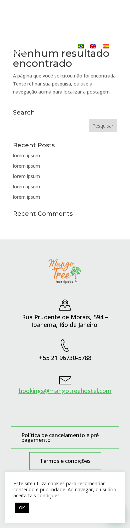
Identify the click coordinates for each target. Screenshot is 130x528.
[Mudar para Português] (80, 46)
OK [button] (22, 508)
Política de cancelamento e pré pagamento (60, 438)
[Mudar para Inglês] (93, 46)
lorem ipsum (26, 155)
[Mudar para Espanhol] (106, 46)
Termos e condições (65, 462)
